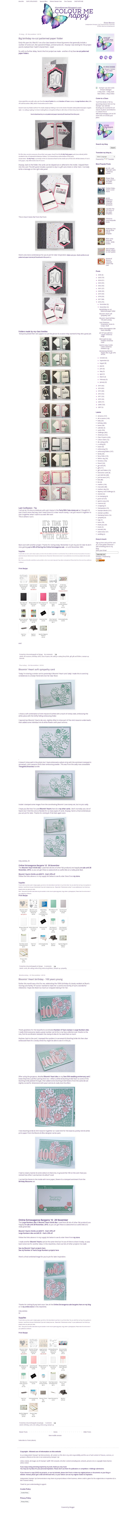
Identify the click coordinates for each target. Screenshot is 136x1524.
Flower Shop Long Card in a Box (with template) (110, 180)
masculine (101, 487)
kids (99, 480)
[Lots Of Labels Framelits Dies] (43, 583)
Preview (98, 556)
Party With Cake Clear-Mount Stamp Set (53, 586)
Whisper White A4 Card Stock (33, 603)
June (101, 369)
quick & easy (102, 501)
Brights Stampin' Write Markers (33, 620)
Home (55, 1432)
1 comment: (48, 1423)
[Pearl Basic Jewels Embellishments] (23, 942)
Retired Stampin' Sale (56, 1)
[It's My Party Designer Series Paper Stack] (63, 583)
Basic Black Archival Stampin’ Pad (63, 604)
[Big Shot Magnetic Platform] (43, 632)
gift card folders (77, 656)
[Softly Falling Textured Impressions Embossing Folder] (43, 908)
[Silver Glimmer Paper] (53, 601)
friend (99, 463)
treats (99, 527)
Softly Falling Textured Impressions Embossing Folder (43, 912)
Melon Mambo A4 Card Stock (43, 603)
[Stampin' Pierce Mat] (43, 1397)
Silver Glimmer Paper (53, 603)
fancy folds (66, 656)
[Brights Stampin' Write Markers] (33, 617)
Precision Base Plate (23, 959)
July (101, 366)
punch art (101, 499)
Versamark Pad (43, 619)
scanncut (100, 503)
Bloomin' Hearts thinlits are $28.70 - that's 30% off (37, 874)
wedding (100, 534)
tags (99, 520)
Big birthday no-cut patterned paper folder (41, 38)
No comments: (48, 654)
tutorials (21, 658)
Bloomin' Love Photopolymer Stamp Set (33, 911)
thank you (101, 525)
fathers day (101, 458)
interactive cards (103, 473)
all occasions (27, 656)
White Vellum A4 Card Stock (33, 928)
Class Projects (45, 656)
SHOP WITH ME (78, 1)
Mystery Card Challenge (105, 491)
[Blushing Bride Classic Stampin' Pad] (63, 1364)
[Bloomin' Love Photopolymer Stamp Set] (33, 908)
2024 (100, 280)
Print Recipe (23, 568)
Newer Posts (23, 1432)
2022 (100, 286)
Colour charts (102, 440)
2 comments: (48, 966)
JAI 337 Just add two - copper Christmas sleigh (106, 334)
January (102, 382)
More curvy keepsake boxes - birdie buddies (110, 241)
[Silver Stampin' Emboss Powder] (53, 617)
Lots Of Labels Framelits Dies (43, 585)
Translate (111, 159)
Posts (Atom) (31, 1440)
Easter (100, 447)
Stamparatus (102, 508)
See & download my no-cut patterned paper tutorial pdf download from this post (55, 114)
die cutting (53, 656)
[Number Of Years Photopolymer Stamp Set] (23, 583)
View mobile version (55, 1435)
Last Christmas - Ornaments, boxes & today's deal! (106, 324)
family (100, 454)
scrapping (101, 506)
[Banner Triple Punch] (63, 1380)
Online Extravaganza (61, 1305)
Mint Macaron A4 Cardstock (53, 910)
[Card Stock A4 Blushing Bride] (33, 1364)
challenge (101, 432)
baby (99, 421)
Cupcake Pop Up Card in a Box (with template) (110, 211)
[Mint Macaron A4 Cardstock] (53, 908)
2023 (100, 283)
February (103, 379)
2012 (100, 394)
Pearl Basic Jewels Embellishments (23, 944)
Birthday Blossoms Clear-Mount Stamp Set (53, 1351)
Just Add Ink (101, 475)
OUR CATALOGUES (31, 1)
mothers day (102, 489)
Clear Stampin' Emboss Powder (63, 928)
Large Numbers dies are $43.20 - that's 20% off (36, 1233)
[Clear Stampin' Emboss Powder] (63, 926)
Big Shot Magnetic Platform (43, 635)
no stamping (102, 496)
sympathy (64, 968)
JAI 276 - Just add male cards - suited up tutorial (111, 170)
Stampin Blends (103, 510)
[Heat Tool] (23, 632)
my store (76, 876)
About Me (21, 1)
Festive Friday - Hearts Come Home (111, 189)
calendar (100, 428)
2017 (100, 299)
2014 (100, 388)
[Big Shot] (33, 632)
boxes (100, 425)
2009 (100, 402)
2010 (100, 399)
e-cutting (59, 656)
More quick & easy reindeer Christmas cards (106, 340)
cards (39, 656)
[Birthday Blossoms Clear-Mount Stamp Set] (53, 1347)
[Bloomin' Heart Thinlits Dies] (23, 908)
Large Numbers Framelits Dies (33, 585)
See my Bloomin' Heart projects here (32, 1248)
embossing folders (47, 968)
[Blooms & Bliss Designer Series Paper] (63, 1347)
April (101, 374)
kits (99, 482)
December (103, 304)
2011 (100, 396)
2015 (100, 386)
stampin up (85, 656)
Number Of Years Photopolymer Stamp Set (23, 586)
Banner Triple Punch (63, 1382)
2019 (100, 294)
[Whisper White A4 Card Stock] (33, 601)
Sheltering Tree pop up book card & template (111, 231)
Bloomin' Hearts (36, 1242)
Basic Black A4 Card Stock (23, 603)
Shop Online (110, 94)
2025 (100, 277)
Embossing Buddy (63, 619)
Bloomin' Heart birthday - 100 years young (41, 979)
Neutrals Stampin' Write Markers (23, 620)
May (101, 371)
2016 (100, 302)
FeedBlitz (99, 558)
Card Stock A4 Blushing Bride (33, 1366)
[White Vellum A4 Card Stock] (33, 926)
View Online (101, 94)
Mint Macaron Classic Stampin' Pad (53, 929)
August (102, 363)
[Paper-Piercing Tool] (53, 1397)
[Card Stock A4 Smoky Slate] (63, 908)
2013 (100, 391)
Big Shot (33, 634)
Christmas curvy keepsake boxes (111, 220)
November (103, 307)
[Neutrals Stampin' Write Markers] (23, 617)
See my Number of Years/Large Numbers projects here (39, 1250)
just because (102, 477)
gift (71, 656)
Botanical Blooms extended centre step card (109, 262)
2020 (100, 291)
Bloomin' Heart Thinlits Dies (23, 910)
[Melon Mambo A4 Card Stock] (43, 601)
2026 (100, 275)
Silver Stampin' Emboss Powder (53, 620)
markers (100, 484)
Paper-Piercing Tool (53, 1398)
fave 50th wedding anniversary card (76, 1077)
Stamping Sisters (103, 515)
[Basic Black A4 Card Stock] (23, 601)
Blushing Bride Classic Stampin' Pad (63, 1367)
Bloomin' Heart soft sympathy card (37, 669)
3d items (100, 416)
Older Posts (87, 1432)
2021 (100, 288)
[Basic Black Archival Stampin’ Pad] (63, 601)
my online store (28, 1307)
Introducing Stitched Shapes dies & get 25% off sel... (107, 352)
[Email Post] (55, 654)
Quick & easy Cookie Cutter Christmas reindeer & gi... (106, 346)
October (102, 358)
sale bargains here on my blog (79, 1305)
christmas (101, 435)
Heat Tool (23, 634)
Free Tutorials (68, 1)
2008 (100, 404)
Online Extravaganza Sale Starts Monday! (107, 329)
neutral (100, 494)
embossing (38, 968)
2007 (100, 407)
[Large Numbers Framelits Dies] (33, 583)
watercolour (101, 532)
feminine (100, 461)
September (103, 360)
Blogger (71, 1507)
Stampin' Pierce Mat (43, 1399)
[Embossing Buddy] (63, 617)
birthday (34, 656)
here (109, 104)
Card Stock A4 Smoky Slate (63, 910)
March (102, 377)
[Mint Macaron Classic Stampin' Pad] (53, 926)
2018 (100, 296)
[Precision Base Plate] (23, 957)
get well (100, 466)
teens (99, 522)
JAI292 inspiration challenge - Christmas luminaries (109, 201)
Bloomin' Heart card (59, 674)
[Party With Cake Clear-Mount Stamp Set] (53, 583)
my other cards (64, 809)
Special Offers (43, 1)
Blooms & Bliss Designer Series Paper (63, 1351)
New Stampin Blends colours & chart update (110, 250)
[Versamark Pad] (43, 617)
